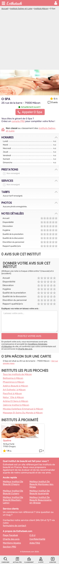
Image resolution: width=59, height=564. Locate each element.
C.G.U (32, 535)
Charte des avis (25, 349)
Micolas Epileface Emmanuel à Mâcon (23, 408)
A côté (40, 562)
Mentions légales (12, 543)
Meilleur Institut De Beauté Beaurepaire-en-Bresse (41, 500)
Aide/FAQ (35, 543)
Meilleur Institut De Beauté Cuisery (13, 492)
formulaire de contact (14, 525)
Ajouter (52, 562)
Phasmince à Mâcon (13, 382)
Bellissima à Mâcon (13, 378)
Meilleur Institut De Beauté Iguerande (40, 492)
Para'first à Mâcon (12, 393)
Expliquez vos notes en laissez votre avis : (20, 308)
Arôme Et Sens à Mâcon (15, 401)
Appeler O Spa (32, 112)
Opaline (7, 440)
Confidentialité (37, 539)
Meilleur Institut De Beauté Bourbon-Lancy (13, 500)
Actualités (17, 562)
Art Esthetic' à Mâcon (14, 389)
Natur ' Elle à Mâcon (13, 397)
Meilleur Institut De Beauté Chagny (13, 483)
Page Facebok (10, 535)
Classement (29, 562)
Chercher (5, 562)
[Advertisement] (29, 40)
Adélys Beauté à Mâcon (15, 385)
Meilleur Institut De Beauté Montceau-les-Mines (42, 484)
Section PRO (9, 546)
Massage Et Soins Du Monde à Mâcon (23, 412)
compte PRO (18, 121)
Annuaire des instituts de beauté (14, 3)
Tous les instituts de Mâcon (17, 374)
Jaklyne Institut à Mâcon (16, 405)
